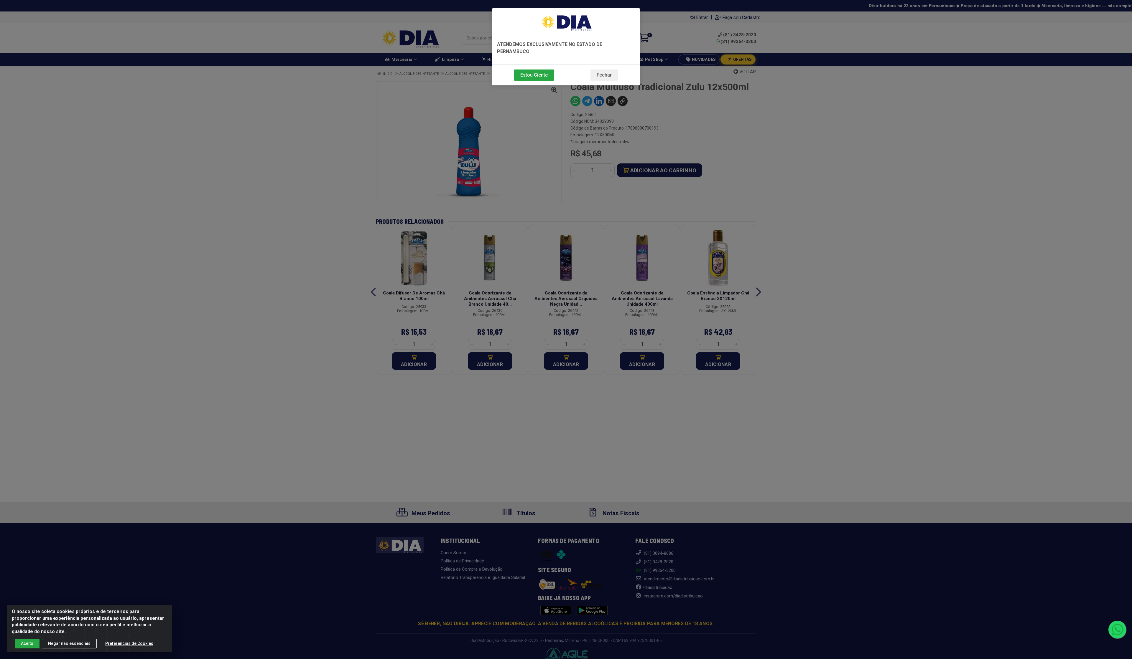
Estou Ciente (534, 75)
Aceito (27, 643)
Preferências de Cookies (129, 643)
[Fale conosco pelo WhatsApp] (1117, 629)
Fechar (604, 75)
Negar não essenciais (69, 643)
